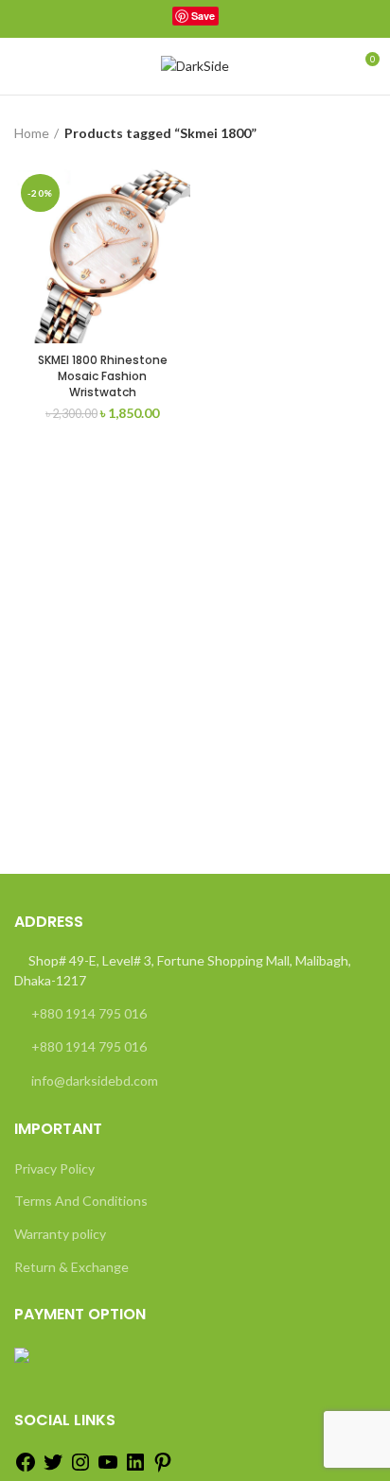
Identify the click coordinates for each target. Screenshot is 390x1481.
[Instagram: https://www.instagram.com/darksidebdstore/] (80, 1468)
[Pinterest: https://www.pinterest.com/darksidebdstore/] (162, 1468)
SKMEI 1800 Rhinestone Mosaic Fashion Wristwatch (103, 376)
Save (203, 16)
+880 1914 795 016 (89, 1013)
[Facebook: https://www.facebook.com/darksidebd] (25, 1468)
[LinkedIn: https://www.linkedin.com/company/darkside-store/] (135, 1468)
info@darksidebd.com (94, 1080)
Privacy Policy (54, 1168)
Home (31, 133)
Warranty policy (60, 1234)
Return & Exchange (71, 1267)
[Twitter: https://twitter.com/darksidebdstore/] (53, 1468)
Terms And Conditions (81, 1201)
